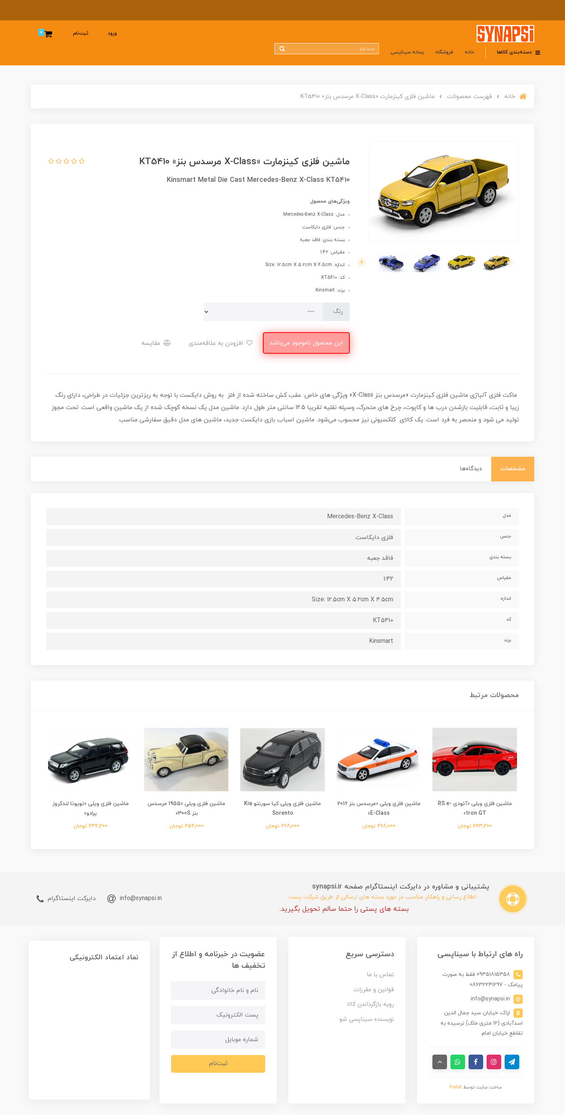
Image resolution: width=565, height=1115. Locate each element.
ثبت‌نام (80, 33)
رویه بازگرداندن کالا (370, 1004)
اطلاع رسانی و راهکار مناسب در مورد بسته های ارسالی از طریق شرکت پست (382, 897)
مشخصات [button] (512, 469)
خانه (469, 52)
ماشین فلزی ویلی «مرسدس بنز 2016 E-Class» (378, 808)
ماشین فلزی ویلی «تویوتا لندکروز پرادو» (90, 808)
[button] (81, 162)
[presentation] (511, 262)
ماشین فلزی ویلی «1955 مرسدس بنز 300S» (186, 808)
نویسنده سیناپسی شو (366, 1019)
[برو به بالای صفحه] (439, 1062)
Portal (455, 1087)
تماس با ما (380, 975)
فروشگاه (444, 52)
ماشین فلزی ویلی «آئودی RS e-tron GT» (475, 808)
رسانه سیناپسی (407, 52)
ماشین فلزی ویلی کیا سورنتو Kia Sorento (282, 808)
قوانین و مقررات (374, 990)
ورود (112, 33)
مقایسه (151, 343)
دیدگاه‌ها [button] (471, 469)
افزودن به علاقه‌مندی (217, 343)
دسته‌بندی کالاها (515, 52)
